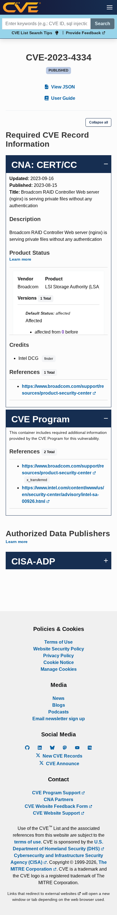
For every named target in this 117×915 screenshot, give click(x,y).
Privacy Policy (58, 655)
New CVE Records (61, 756)
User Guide (62, 98)
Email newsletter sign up (58, 718)
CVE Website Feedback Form (57, 806)
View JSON (62, 87)
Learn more (20, 259)
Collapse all (98, 122)
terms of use (27, 842)
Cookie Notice (58, 662)
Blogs (58, 705)
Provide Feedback (84, 33)
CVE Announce (62, 763)
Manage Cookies (59, 669)
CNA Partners (58, 799)
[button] (109, 7)
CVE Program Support (57, 792)
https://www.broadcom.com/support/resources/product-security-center (63, 389)
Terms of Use (58, 642)
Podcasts (58, 711)
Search (102, 23)
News (58, 698)
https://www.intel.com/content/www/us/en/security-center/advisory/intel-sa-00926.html (63, 494)
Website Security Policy (58, 648)
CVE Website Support (57, 813)
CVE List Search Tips (32, 33)
